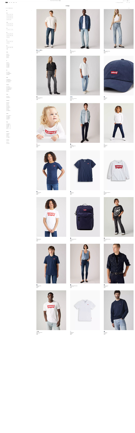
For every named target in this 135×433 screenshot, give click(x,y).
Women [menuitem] (14, 2)
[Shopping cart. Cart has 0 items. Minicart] (129, 2)
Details (60, 0)
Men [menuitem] (11, 2)
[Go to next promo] (87, 0)
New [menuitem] (9, 2)
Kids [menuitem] (16, 2)
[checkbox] (7, 14)
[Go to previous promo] (48, 0)
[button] (19, 10)
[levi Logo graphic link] (6, 2)
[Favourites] (127, 2)
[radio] (39, 50)
